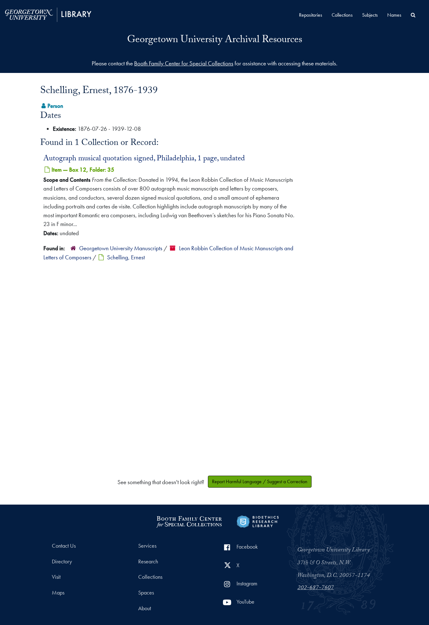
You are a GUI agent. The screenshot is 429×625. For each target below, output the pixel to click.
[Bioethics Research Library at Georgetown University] (257, 521)
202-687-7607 (315, 588)
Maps (58, 592)
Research (148, 561)
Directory (62, 561)
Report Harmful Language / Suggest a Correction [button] (259, 481)
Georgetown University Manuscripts (120, 248)
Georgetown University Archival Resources (214, 40)
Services (147, 545)
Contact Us (64, 545)
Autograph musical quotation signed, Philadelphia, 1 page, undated (144, 159)
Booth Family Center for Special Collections (183, 63)
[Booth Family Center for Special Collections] (189, 521)
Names (394, 15)
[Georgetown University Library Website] (48, 14)
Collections (342, 15)
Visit (56, 576)
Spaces (146, 592)
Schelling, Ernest (126, 257)
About (144, 608)
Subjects (370, 15)
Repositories (310, 15)
